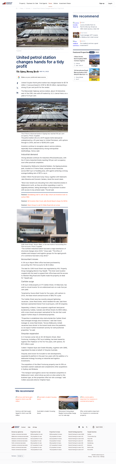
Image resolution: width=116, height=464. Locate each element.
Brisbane (89, 445)
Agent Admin (99, 427)
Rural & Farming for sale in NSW (76, 434)
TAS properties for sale (36, 449)
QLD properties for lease (56, 438)
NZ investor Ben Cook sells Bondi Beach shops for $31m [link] (47, 201)
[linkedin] (83, 427)
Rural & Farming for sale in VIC (76, 436)
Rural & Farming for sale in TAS (76, 447)
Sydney (89, 434)
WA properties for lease (55, 443)
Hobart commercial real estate (19, 449)
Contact (23, 427)
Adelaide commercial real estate (19, 440)
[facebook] (79, 427)
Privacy (90, 456)
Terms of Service (77, 462)
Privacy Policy (66, 462)
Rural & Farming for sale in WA (76, 443)
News (50, 3)
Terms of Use (96, 456)
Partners (84, 33)
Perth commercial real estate (19, 443)
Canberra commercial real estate (20, 445)
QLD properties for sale (36, 438)
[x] (87, 427)
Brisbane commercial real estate (19, 438)
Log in (110, 3)
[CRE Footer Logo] (15, 427)
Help (29, 427)
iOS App (35, 427)
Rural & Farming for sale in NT (76, 445)
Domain (20, 423)
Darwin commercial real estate (19, 447)
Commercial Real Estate (7, 3)
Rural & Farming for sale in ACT (76, 449)
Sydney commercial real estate (19, 434)
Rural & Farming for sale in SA (76, 440)
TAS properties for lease (55, 449)
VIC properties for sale (36, 436)
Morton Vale (90, 447)
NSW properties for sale (36, 434)
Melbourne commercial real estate (20, 436)
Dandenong (90, 443)
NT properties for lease (55, 447)
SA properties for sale (36, 440)
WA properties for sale (36, 443)
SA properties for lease (55, 440)
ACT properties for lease (56, 445)
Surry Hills (89, 438)
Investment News (65, 3)
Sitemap (102, 456)
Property (22, 3)
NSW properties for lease (56, 434)
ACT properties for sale (36, 445)
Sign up (101, 3)
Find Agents (43, 3)
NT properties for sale (36, 447)
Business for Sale (32, 3)
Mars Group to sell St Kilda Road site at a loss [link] (44, 205)
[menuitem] (20, 423)
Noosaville (90, 449)
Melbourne (90, 440)
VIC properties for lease (55, 436)
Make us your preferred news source (33, 77)
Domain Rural (20, 452)
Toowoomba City (91, 436)
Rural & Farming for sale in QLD (76, 438)
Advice (55, 3)
